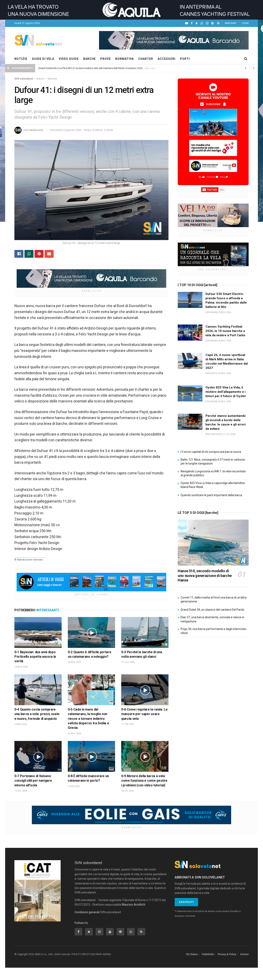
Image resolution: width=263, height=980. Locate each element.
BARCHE (89, 58)
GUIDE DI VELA (43, 58)
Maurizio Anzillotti (133, 904)
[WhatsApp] (202, 23)
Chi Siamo (192, 954)
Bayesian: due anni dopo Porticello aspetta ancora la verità (35, 656)
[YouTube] (186, 23)
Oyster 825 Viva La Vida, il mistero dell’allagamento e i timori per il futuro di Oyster (225, 392)
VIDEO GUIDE (69, 58)
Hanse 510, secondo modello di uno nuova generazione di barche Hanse (205, 575)
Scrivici (244, 954)
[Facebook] (192, 23)
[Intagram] (207, 23)
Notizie (40, 78)
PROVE (105, 58)
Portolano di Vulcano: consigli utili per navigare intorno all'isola (33, 780)
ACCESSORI (166, 58)
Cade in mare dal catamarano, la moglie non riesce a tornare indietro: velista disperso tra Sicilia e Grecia (88, 718)
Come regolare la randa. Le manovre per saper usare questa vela (144, 714)
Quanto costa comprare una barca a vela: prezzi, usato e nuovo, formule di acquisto (37, 714)
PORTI (185, 58)
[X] (196, 23)
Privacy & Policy (227, 954)
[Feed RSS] (218, 23)
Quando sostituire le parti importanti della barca (211, 495)
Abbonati (186, 902)
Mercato (52, 78)
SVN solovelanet (23, 78)
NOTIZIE (20, 58)
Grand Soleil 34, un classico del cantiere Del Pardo (212, 609)
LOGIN (245, 23)
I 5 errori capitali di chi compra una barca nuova (211, 451)
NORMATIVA (124, 58)
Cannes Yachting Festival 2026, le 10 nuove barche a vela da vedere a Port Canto (225, 331)
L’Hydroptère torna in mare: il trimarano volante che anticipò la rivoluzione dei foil (86, 68)
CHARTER (145, 58)
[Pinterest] (212, 23)
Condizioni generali (87, 912)
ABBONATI (230, 23)
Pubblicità (208, 954)
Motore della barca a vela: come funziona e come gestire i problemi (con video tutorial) (144, 780)
